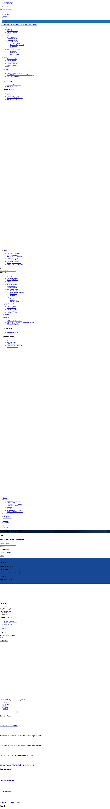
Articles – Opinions (12, 86)
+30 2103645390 (8, 2)
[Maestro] (16, 664)
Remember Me (6, 549)
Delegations (13, 52)
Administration (7, 35)
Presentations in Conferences (15, 98)
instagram (6, 14)
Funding (9, 34)
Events (5, 250)
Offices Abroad (14, 54)
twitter (5, 16)
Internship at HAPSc (12, 260)
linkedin (5, 17)
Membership (6, 57)
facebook (5, 12)
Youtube (5, 707)
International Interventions (14, 85)
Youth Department (12, 55)
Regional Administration (13, 49)
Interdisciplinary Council (17, 45)
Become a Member (8, 621)
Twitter (5, 706)
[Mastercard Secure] (5, 651)
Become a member (12, 59)
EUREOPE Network (12, 258)
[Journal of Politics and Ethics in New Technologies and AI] (2, 732)
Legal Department (12, 40)
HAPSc (5, 28)
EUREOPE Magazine (13, 76)
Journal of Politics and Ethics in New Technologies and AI (20, 736)
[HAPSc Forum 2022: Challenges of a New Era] (2, 752)
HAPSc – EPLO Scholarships (15, 264)
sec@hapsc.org (7, 3)
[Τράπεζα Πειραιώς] (7, 697)
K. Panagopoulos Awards (14, 263)
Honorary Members (12, 32)
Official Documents (12, 31)
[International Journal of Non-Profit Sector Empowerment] (2, 742)
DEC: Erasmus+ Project (13, 253)
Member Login (7, 624)
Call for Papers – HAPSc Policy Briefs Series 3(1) (17, 765)
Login (1, 6)
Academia (6, 66)
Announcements (7, 266)
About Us (9, 29)
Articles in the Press (12, 99)
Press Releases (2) (6, 791)
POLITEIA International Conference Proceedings (20, 75)
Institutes (12, 48)
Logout (6, 6)
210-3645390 (7, 516)
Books (8, 93)
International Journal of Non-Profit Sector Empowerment (20, 745)
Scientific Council (15, 43)
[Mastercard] (16, 679)
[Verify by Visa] (5, 646)
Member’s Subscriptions (13, 62)
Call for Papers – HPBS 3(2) (10, 726)
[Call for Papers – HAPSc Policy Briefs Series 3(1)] (2, 761)
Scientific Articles (11, 95)
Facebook (6, 702)
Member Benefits (11, 60)
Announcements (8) (7, 780)
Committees (13, 46)
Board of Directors (12, 37)
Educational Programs (13, 261)
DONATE (3, 629)
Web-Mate (24, 700)
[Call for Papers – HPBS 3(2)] (2, 722)
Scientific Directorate (12, 41)
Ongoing (5, 252)
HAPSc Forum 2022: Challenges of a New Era (16, 755)
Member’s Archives (12, 65)
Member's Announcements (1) (10, 802)
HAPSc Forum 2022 (12, 255)
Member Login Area (12, 63)
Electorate (13, 51)
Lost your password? (5, 552)
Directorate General (12, 38)
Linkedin (5, 709)
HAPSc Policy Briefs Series (14, 73)
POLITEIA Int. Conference (14, 256)
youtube (5, 527)
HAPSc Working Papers (13, 96)
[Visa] (16, 692)
